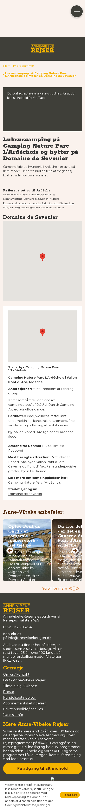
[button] (42, 74)
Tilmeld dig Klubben (20, 686)
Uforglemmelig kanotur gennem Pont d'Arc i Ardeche (33, 207)
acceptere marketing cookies (40, 93)
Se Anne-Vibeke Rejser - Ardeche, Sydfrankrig (29, 194)
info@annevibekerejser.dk (29, 638)
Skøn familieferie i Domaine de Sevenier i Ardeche (31, 198)
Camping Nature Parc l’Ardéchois (34, 482)
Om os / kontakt (16, 674)
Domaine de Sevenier (25, 494)
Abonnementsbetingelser (24, 703)
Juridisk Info (13, 715)
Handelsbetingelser (19, 697)
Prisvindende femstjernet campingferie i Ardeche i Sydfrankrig (38, 203)
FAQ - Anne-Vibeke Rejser (24, 680)
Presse (8, 692)
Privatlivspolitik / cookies (23, 709)
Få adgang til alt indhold (42, 768)
